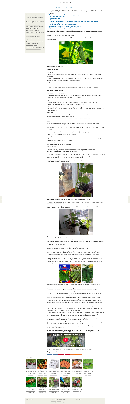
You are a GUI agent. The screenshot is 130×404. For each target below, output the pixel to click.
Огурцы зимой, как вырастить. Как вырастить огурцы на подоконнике (66, 15)
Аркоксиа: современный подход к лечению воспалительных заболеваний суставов (34, 43)
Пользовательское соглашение (60, 399)
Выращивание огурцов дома (57, 16)
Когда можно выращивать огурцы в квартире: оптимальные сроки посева (68, 23)
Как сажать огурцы (55, 18)
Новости (64, 7)
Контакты (52, 399)
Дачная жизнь (65, 2)
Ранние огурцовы (78, 349)
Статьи (70, 7)
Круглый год (89, 349)
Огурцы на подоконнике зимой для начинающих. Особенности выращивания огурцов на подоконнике (74, 21)
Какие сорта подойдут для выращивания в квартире (63, 24)
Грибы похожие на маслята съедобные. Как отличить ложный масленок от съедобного (34, 27)
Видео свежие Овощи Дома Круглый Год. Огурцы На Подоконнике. (66, 28)
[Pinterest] (64, 354)
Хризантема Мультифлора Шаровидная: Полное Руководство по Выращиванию (35, 32)
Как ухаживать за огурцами (57, 20)
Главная (58, 7)
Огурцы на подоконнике (55, 349)
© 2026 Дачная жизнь (29, 399)
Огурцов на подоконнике (63, 349)
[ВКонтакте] (52, 354)
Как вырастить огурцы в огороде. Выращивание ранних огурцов (65, 26)
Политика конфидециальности (56, 401)
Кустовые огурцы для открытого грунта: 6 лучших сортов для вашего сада (35, 38)
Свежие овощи (84, 349)
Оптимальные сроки (71, 349)
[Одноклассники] (76, 354)
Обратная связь (78, 399)
